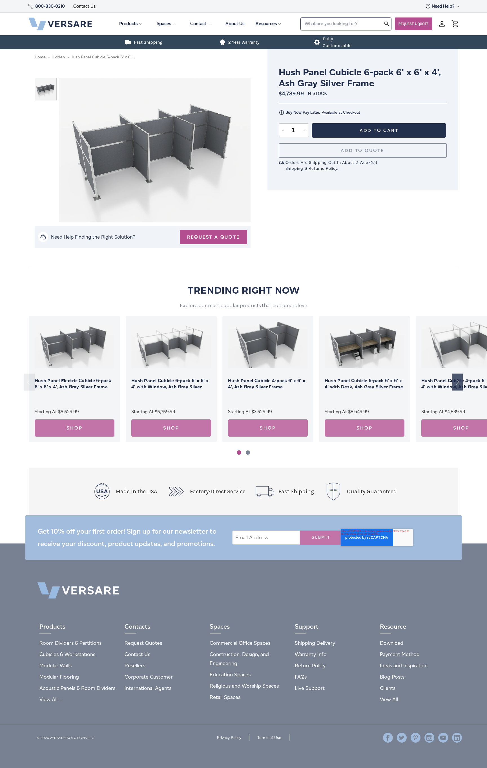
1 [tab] (239, 452)
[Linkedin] (457, 738)
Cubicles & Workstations (67, 654)
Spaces (164, 23)
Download (391, 643)
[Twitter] (402, 738)
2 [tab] (248, 452)
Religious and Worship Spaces (244, 686)
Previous (29, 382)
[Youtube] (443, 738)
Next (457, 382)
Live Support (310, 688)
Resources (266, 23)
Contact (198, 23)
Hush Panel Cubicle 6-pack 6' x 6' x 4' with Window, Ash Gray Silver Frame (170, 387)
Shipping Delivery (315, 643)
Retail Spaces (225, 697)
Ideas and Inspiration (404, 665)
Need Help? (443, 6)
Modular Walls (55, 665)
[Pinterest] (415, 738)
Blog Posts (392, 677)
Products (128, 23)
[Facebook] (388, 738)
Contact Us (84, 6)
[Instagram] (429, 738)
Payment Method (400, 654)
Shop (74, 428)
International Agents (148, 688)
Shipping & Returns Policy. (311, 168)
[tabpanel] (74, 379)
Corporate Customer (149, 677)
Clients (387, 688)
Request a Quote (414, 24)
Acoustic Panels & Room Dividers (77, 688)
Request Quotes (143, 643)
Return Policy (310, 665)
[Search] (387, 23)
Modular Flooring (59, 677)
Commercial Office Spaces (240, 643)
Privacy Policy (229, 737)
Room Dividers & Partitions (70, 643)
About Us (234, 23)
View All (49, 699)
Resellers (135, 665)
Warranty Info (311, 654)
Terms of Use (269, 737)
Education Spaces (230, 674)
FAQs (301, 677)
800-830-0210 (50, 6)
